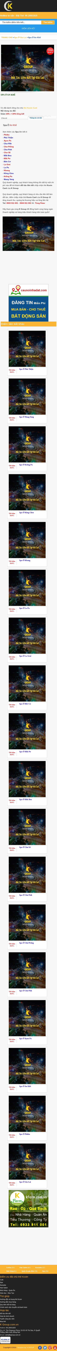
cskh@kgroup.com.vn (12, 1335)
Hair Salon (23, 1268)
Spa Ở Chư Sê (25, 847)
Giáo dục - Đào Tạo (7, 1293)
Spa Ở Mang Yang (26, 417)
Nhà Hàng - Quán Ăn (7, 1290)
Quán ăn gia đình (28, 1271)
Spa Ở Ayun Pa (25, 1039)
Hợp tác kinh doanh (7, 1316)
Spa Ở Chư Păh (25, 991)
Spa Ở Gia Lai (25, 1182)
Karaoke (38, 1268)
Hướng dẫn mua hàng (8, 1302)
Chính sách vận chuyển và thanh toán (13, 1307)
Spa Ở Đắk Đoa (25, 799)
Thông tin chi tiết (36, 118)
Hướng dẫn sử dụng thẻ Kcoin (11, 1299)
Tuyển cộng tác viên (7, 1319)
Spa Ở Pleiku (24, 1134)
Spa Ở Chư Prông (26, 943)
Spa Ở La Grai (25, 656)
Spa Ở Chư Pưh (25, 895)
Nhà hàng (10, 1271)
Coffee (8, 1268)
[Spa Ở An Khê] (27, 68)
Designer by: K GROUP (25, 1347)
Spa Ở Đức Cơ (25, 704)
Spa (43, 1271)
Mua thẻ (3, 1321)
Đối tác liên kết (5, 1313)
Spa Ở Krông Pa (26, 465)
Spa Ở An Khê (25, 1086)
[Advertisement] (28, 268)
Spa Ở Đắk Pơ (25, 752)
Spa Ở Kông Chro (26, 513)
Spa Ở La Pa (24, 608)
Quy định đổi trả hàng (8, 1305)
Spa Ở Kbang (24, 560)
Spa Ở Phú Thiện (26, 369)
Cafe (1, 1280)
